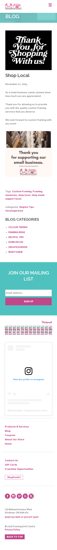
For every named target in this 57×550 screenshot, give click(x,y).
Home (8, 443)
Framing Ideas (16, 232)
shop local (24, 195)
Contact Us (11, 460)
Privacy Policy (12, 529)
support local (13, 198)
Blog (7, 431)
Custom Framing (21, 191)
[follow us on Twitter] (31, 496)
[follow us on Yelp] (25, 496)
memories (11, 195)
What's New (15, 252)
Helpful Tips (26, 207)
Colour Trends (18, 227)
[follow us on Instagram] (13, 496)
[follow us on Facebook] (7, 496)
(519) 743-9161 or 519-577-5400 (21, 517)
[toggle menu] (50, 5)
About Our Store (14, 439)
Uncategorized (14, 210)
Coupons (10, 435)
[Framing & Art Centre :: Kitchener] (31, 6)
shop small (38, 195)
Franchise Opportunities (19, 469)
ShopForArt (14, 477)
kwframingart (16, 410)
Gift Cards (11, 464)
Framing (37, 191)
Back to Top (15, 536)
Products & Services (17, 426)
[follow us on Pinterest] (19, 496)
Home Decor (15, 242)
